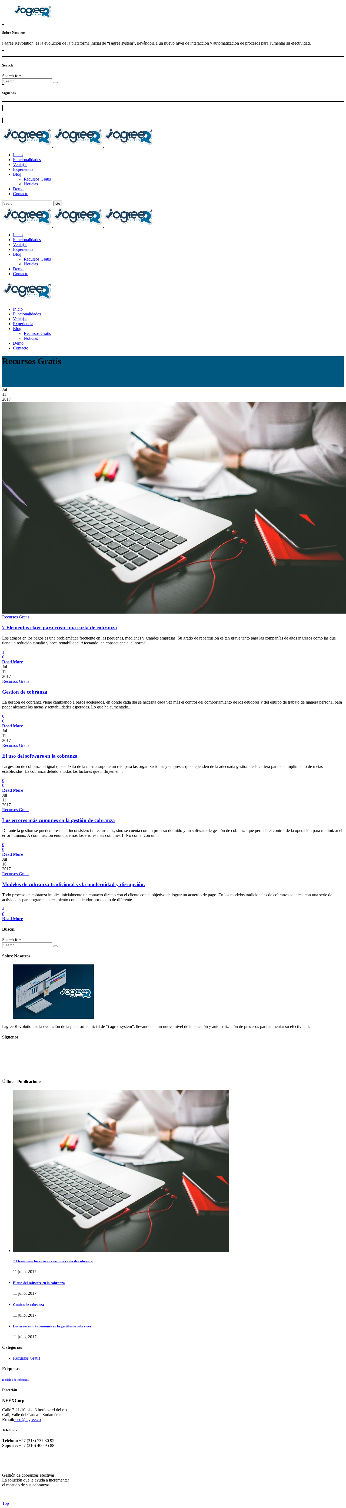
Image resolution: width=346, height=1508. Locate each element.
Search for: (11, 76)
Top (5, 1503)
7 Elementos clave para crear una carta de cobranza (59, 627)
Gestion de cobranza (24, 692)
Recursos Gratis (15, 617)
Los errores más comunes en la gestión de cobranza (58, 820)
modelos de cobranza (15, 1379)
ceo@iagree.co (27, 1419)
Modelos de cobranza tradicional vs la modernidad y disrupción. (73, 884)
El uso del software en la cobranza (40, 756)
